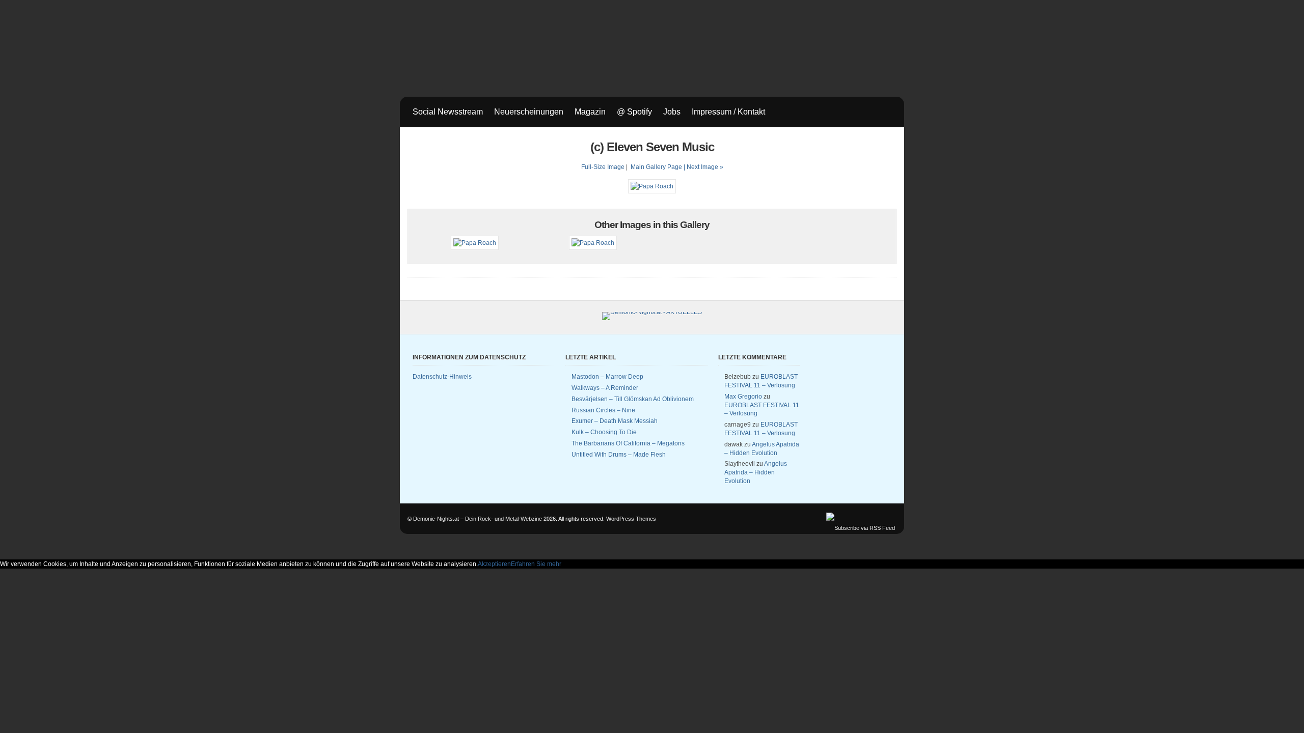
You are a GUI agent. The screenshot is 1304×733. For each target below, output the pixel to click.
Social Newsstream (448, 111)
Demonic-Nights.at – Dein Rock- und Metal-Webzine (477, 519)
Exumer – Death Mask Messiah (615, 421)
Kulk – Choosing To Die (604, 432)
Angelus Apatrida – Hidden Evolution (755, 472)
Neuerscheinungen (528, 111)
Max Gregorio (743, 396)
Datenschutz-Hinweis (442, 376)
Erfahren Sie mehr (536, 564)
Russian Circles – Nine (603, 410)
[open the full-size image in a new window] (652, 186)
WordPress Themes (631, 519)
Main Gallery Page (656, 167)
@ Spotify (634, 111)
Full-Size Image (602, 167)
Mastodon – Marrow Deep (607, 376)
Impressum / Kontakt (728, 111)
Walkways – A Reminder (605, 387)
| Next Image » (703, 167)
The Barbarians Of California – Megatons (628, 443)
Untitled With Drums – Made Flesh (619, 454)
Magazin (590, 111)
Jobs (672, 111)
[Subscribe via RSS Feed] (860, 528)
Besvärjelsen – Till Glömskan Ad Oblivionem (633, 399)
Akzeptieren (494, 564)
